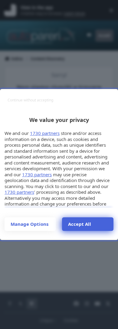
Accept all (79, 224)
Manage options (29, 224)
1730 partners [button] (45, 133)
